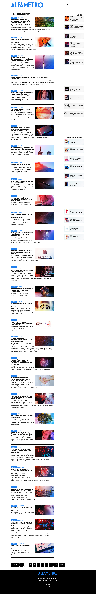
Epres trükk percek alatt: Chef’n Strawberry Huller (76, 211)
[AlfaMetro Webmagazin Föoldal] (27, 0)
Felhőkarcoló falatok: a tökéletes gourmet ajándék (76, 237)
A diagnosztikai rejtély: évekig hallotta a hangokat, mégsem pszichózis (21, 509)
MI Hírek (62, 5)
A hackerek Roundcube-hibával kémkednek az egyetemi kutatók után (21, 524)
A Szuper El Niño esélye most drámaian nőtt (20, 110)
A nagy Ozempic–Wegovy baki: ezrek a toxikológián (20, 546)
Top (72, 5)
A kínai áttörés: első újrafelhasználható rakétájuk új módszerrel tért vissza (22, 59)
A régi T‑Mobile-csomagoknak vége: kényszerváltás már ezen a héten (73, 114)
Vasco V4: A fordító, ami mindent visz (76, 184)
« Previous (15, 564)
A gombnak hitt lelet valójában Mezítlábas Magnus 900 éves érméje (21, 252)
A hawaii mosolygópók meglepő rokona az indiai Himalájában (21, 304)
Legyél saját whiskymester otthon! (76, 150)
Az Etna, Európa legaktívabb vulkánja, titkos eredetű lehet (21, 165)
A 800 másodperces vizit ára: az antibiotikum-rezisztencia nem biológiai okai (21, 397)
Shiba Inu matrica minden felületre (76, 176)
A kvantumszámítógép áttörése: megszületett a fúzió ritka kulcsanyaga (22, 234)
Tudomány (76, 5)
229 (56, 564)
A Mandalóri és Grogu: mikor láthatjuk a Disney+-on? (76, 54)
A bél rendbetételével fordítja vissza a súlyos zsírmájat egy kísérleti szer (21, 41)
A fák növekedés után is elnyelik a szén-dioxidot (22, 416)
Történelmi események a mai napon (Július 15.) (73, 106)
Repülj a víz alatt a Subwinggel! (74, 229)
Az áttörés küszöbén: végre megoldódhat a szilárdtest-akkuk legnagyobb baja (20, 129)
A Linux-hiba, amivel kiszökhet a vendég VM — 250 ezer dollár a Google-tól (21, 451)
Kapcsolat (48, 587)
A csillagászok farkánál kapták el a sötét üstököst (22, 182)
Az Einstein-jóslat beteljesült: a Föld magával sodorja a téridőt (22, 489)
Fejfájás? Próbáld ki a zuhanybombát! (75, 159)
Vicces (82, 5)
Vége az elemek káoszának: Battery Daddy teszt (76, 220)
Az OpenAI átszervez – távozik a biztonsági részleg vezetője (76, 89)
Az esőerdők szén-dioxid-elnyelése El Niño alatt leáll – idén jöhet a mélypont (21, 21)
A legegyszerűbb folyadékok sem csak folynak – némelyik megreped (22, 148)
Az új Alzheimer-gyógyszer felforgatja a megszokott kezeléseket (76, 28)
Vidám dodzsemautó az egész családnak (76, 167)
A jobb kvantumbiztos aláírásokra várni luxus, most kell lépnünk (21, 323)
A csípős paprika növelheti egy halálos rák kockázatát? (76, 19)
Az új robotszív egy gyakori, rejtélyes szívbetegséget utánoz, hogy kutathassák (22, 270)
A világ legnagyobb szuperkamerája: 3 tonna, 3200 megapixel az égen (21, 340)
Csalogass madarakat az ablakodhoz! (76, 141)
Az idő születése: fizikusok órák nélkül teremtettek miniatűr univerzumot (22, 290)
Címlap (48, 5)
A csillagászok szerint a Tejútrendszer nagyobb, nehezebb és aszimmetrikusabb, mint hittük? (21, 362)
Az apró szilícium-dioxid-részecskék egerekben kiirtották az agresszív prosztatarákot (22, 471)
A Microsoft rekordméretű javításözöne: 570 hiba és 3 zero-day (76, 45)
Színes (67, 5)
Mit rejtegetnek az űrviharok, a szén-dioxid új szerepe (76, 62)
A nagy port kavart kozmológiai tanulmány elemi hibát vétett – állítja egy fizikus (21, 216)
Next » (62, 564)
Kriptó (57, 5)
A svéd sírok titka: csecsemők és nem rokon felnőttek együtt (22, 93)
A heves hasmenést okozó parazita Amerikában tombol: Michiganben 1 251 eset (21, 379)
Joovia (52, 5)
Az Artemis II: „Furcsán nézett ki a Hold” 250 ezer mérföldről (76, 36)
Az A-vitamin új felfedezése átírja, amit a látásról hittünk (21, 433)
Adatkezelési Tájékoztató (48, 584)
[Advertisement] (74, 74)
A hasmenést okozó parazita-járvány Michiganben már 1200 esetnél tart (21, 199)
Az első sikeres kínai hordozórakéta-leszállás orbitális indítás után (30, 78)
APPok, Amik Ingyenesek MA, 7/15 (76, 97)
